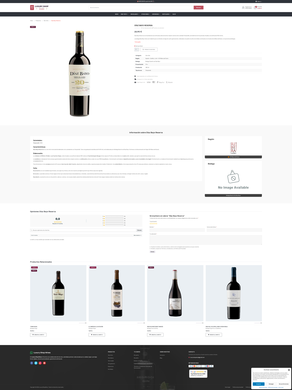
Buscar (198, 7)
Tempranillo (148, 70)
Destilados (165, 14)
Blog (174, 14)
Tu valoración (153, 234)
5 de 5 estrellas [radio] (156, 223)
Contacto (162, 355)
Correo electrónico (212, 227)
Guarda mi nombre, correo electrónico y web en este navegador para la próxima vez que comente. (175, 247)
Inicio (116, 14)
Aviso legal (227, 387)
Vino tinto (147, 55)
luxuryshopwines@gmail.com (197, 357)
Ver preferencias (284, 384)
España (147, 58)
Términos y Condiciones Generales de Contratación (143, 367)
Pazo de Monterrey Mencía (155, 326)
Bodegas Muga (33, 328)
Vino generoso (111, 363)
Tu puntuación (153, 221)
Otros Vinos (145, 14)
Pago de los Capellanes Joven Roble (217, 326)
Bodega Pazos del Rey (152, 328)
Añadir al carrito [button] (39, 334)
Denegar (271, 384)
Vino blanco (111, 358)
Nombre (152, 227)
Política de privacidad (273, 387)
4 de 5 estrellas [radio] (155, 223)
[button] (289, 370)
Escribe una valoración (158, 28)
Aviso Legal (280, 387)
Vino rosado (111, 361)
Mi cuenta (136, 355)
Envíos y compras (138, 361)
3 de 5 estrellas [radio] (153, 223)
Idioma (259, 1)
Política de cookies (250, 387)
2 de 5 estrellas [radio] (151, 223)
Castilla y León (153, 58)
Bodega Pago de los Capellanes (213, 328)
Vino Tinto (124, 14)
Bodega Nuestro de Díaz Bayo (152, 61)
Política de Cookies (263, 387)
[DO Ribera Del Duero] (233, 148)
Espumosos (155, 14)
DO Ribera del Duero (163, 58)
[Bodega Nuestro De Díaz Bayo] (233, 180)
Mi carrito (136, 358)
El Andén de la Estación (96, 326)
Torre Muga (33, 326)
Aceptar (258, 384)
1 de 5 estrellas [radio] (150, 223)
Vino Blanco (134, 14)
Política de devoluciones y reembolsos (143, 363)
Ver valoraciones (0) (147, 28)
